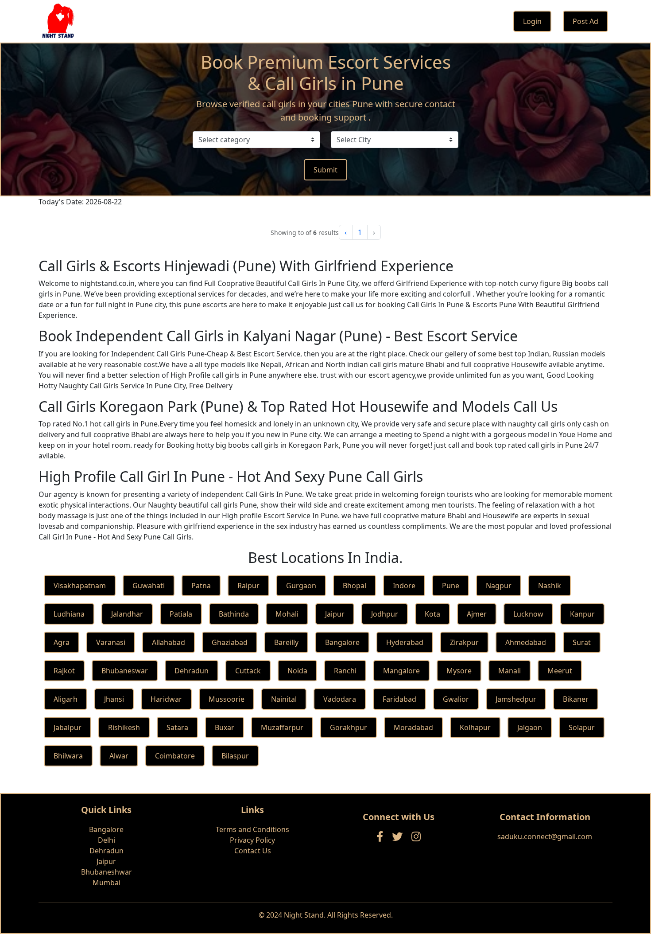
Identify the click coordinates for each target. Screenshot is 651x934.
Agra (62, 642)
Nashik (549, 585)
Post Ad (585, 21)
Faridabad (399, 699)
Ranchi (345, 671)
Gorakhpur (348, 727)
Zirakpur (464, 642)
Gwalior (456, 699)
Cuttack (248, 671)
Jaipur (335, 614)
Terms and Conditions (252, 829)
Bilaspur (235, 756)
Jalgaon (529, 727)
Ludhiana (69, 614)
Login (532, 21)
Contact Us (252, 851)
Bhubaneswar (124, 671)
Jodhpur (384, 614)
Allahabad (168, 642)
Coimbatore (175, 756)
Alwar (118, 756)
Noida (297, 671)
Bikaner (576, 699)
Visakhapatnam (80, 585)
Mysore (459, 671)
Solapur (582, 727)
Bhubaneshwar (106, 872)
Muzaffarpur (282, 727)
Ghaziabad (230, 642)
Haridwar (166, 699)
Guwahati (148, 585)
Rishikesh (124, 727)
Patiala (181, 614)
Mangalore (401, 671)
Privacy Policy (252, 840)
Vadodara (339, 699)
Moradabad (413, 727)
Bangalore (342, 642)
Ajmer (477, 614)
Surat (582, 642)
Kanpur (582, 614)
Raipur (248, 585)
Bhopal (354, 585)
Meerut (559, 671)
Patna (201, 585)
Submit (325, 170)
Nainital (284, 699)
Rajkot (64, 671)
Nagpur (499, 585)
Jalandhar (127, 614)
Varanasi (110, 642)
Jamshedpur (516, 699)
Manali (509, 671)
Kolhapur (475, 727)
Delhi (106, 840)
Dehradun (191, 671)
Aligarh (66, 699)
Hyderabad (404, 642)
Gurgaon (301, 585)
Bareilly (286, 642)
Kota (432, 614)
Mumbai (106, 882)
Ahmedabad (525, 642)
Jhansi (114, 699)
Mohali (286, 614)
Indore (404, 585)
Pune (450, 585)
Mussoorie (226, 699)
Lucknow (528, 614)
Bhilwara (68, 756)
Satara (177, 727)
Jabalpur (67, 727)
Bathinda (234, 614)
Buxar (224, 727)
